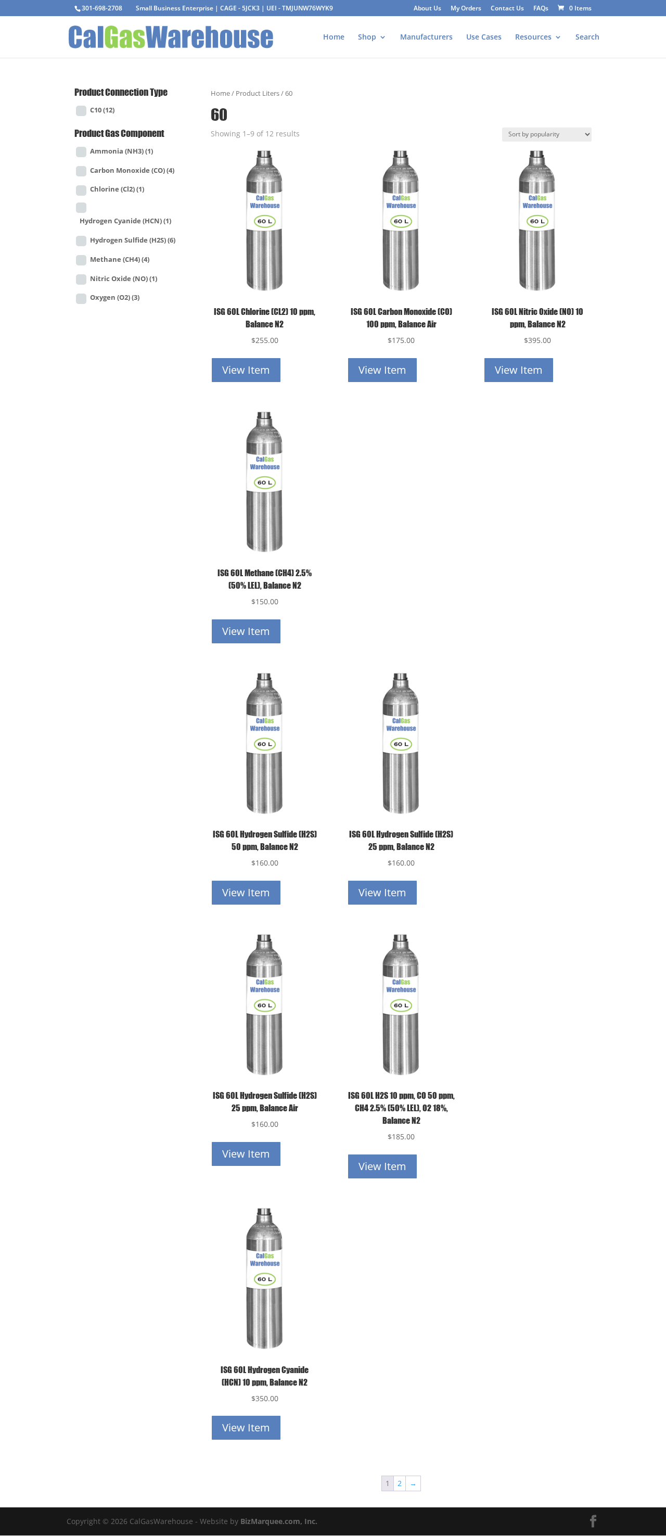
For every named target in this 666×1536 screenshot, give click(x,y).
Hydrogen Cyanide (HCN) (125, 220)
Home (333, 37)
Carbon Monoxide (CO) (132, 170)
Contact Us (507, 8)
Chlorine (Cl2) (117, 189)
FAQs (540, 8)
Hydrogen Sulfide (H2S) (132, 240)
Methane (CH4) (119, 259)
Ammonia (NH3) (121, 151)
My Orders (466, 8)
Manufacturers (426, 37)
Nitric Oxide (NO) (123, 278)
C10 (102, 110)
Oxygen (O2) (114, 297)
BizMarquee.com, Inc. (278, 1521)
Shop (367, 37)
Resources (533, 37)
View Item (246, 370)
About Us (427, 8)
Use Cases (484, 37)
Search (587, 37)
